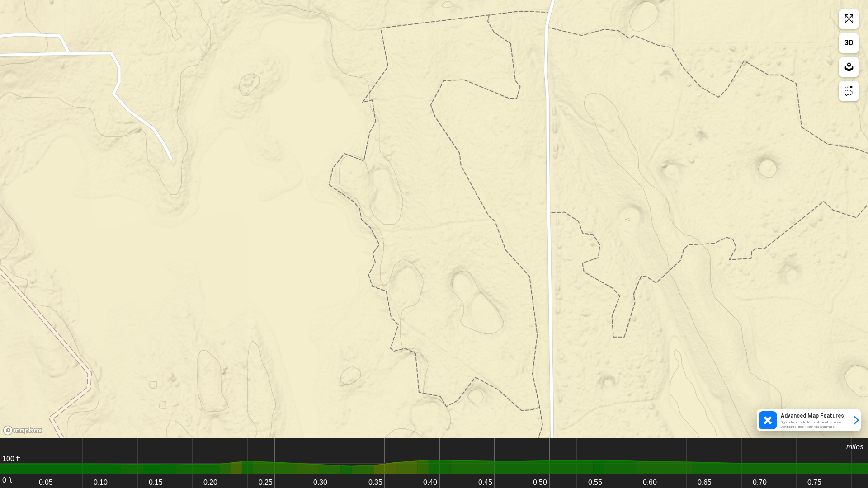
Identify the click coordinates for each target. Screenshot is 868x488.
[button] (809, 420)
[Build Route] (849, 91)
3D (849, 42)
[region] (434, 219)
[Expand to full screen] (849, 19)
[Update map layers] (849, 67)
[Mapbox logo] (22, 430)
